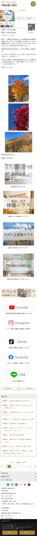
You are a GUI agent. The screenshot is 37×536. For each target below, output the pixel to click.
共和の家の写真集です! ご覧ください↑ (18, 279)
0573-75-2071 (9, 496)
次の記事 (28, 18)
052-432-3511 (9, 515)
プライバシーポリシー (20, 527)
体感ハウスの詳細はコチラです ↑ (18, 216)
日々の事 (11, 35)
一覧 (18, 18)
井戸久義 (4, 35)
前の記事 (8, 388)
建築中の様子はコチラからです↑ (18, 248)
